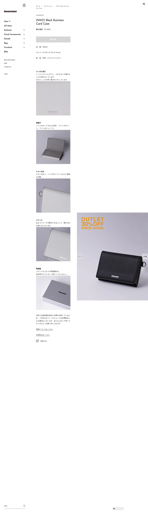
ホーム (38, 6)
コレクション (48, 6)
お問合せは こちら (43, 335)
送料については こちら (44, 329)
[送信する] (24, 506)
